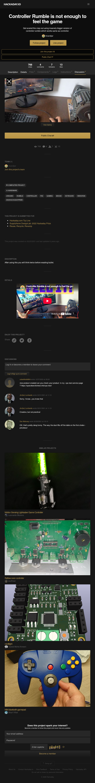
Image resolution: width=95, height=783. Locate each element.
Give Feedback (41, 769)
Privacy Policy (68, 769)
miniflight (8, 643)
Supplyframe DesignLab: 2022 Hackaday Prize (9, 82)
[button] (88, 4)
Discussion (80, 71)
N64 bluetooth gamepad (15, 709)
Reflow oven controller (14, 578)
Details (24, 72)
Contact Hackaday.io (25, 769)
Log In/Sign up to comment (17, 374)
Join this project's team (15, 169)
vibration (81, 196)
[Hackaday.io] (12, 4)
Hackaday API (81, 769)
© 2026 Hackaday (47, 777)
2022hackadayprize (14, 200)
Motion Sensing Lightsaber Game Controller (24, 512)
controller (32, 196)
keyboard (69, 196)
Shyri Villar (13, 712)
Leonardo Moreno (16, 515)
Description (13, 72)
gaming (50, 196)
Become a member (31, 728)
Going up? (48, 763)
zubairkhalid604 (25, 379)
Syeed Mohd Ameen (17, 646)
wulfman (12, 580)
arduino (9, 196)
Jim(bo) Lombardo (26, 395)
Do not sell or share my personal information (47, 772)
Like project (58, 42)
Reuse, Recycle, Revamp (21, 226)
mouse (59, 196)
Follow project (39, 42)
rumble (20, 196)
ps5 (41, 196)
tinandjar (49, 35)
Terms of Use (55, 769)
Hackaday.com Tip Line (20, 220)
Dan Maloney (24, 421)
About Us (12, 769)
